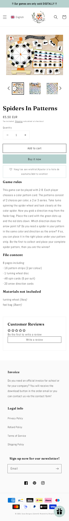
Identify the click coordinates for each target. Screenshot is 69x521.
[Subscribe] (57, 468)
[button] (5, 17)
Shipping (19, 121)
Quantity (7, 127)
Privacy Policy (15, 418)
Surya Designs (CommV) (30, 514)
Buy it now (34, 159)
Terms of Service (17, 435)
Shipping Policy (16, 444)
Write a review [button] (34, 339)
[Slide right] (60, 88)
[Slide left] (9, 88)
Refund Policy (15, 427)
